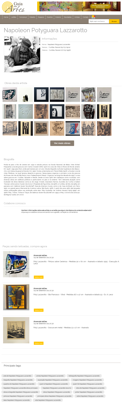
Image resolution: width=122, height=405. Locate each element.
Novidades (67, 17)
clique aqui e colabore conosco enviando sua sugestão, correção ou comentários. (56, 212)
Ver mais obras (62, 143)
